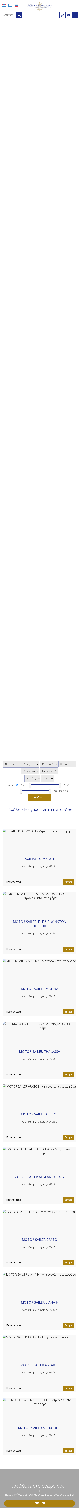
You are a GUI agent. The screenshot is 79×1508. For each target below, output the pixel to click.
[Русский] (16, 5)
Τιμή (11, 791)
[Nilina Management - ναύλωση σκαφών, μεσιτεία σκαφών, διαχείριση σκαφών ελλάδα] (39, 6)
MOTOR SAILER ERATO (39, 1239)
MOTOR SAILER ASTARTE (39, 1365)
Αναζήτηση (39, 797)
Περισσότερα (13, 881)
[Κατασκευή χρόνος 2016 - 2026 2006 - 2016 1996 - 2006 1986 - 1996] (49, 771)
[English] (4, 5)
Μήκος (10, 785)
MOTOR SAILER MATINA (39, 989)
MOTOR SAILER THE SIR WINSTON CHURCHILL (39, 923)
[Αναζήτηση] (19, 15)
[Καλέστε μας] (62, 15)
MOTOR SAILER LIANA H (39, 1302)
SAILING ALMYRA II (39, 859)
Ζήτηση (69, 881)
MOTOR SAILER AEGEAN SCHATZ (39, 1177)
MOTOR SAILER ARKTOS (39, 1114)
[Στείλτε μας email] (69, 15)
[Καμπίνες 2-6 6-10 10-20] (32, 778)
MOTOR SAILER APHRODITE (39, 1427)
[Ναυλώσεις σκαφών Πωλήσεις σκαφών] (12, 764)
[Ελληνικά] (10, 5)
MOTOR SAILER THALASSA (39, 1051)
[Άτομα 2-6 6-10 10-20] (47, 778)
